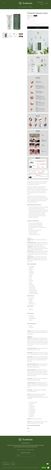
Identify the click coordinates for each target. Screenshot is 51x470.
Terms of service (24, 467)
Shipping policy (29, 467)
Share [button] (29, 431)
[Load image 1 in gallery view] (4, 35)
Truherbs (6, 467)
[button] (3, 3)
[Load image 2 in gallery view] (10, 35)
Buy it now (38, 27)
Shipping (28, 17)
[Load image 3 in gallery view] (15, 35)
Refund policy (15, 467)
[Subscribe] (33, 455)
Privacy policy (19, 467)
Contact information (35, 467)
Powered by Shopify (9, 467)
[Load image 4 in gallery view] (20, 35)
